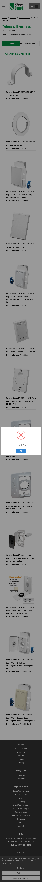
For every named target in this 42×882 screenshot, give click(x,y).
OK (21, 451)
